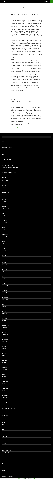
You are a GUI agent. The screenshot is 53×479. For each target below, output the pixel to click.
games (3, 420)
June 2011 (4, 278)
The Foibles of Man (6, 452)
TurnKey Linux (32, 478)
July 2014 (4, 253)
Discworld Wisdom (6, 413)
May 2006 (4, 376)
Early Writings (5, 415)
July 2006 (4, 371)
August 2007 (4, 343)
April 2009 (4, 311)
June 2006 (4, 374)
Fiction (3, 417)
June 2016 (4, 229)
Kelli (3, 165)
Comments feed (5, 468)
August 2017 (4, 211)
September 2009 (5, 301)
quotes (3, 441)
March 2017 (4, 220)
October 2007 (5, 341)
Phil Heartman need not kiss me (11, 167)
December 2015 (5, 239)
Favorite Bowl (5, 149)
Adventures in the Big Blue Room (8, 408)
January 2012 (4, 267)
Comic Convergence (12, 172)
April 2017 (4, 218)
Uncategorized (5, 454)
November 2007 (5, 339)
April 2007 (4, 353)
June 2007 (4, 348)
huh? (3, 431)
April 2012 (4, 262)
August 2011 (4, 274)
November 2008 (5, 322)
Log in (3, 463)
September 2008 (5, 325)
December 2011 (5, 269)
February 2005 (5, 388)
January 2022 (4, 185)
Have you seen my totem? (25, 14)
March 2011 (4, 283)
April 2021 (4, 187)
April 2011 (4, 280)
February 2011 (5, 285)
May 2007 (4, 350)
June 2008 (4, 329)
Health (3, 427)
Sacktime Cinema (14, 12)
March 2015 (4, 248)
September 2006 (5, 367)
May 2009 (4, 308)
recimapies (4, 443)
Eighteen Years (5, 145)
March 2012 (4, 264)
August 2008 (4, 327)
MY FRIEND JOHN (6, 152)
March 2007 (4, 355)
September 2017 (5, 208)
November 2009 (5, 297)
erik (22, 16)
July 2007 (4, 346)
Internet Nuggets (5, 434)
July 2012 (4, 257)
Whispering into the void (7, 147)
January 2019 (4, 199)
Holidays (3, 429)
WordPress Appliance (21, 478)
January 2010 (4, 292)
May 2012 (4, 260)
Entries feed (4, 465)
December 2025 (5, 180)
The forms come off (9, 162)
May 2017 (4, 215)
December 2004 (5, 392)
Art (2, 410)
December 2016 (5, 225)
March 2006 (4, 378)
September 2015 (5, 243)
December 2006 (5, 362)
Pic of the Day (5, 436)
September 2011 (5, 271)
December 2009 (5, 294)
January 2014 (4, 255)
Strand (3, 1)
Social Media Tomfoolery (7, 450)
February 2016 (5, 234)
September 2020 (5, 192)
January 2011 (4, 287)
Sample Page (46, 1)
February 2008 (5, 334)
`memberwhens (5, 406)
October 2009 (5, 299)
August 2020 (4, 194)
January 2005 (4, 390)
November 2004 (5, 395)
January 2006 (4, 383)
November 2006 (5, 364)
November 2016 (5, 227)
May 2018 (4, 201)
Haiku (3, 424)
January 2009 (4, 318)
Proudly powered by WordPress (7, 476)
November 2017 (5, 206)
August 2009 (4, 304)
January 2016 (4, 236)
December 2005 (5, 385)
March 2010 (4, 290)
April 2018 (4, 204)
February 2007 (5, 357)
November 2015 (5, 241)
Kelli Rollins (4, 172)
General (13, 99)
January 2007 (4, 360)
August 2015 (4, 246)
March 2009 (4, 313)
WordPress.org (5, 470)
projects (3, 438)
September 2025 (5, 183)
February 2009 (5, 315)
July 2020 (4, 197)
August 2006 (4, 369)
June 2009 (4, 306)
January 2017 (4, 222)
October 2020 (5, 190)
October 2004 (5, 397)
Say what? (4, 447)
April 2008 (4, 332)
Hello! (3, 154)
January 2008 (4, 336)
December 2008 (5, 320)
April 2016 (4, 232)
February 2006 (5, 381)
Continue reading (15, 127)
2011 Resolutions (21, 101)
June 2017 (4, 213)
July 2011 (4, 276)
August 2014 (4, 250)
